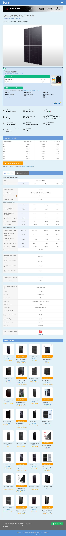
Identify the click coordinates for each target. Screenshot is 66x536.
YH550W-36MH (10, 72)
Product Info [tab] (9, 173)
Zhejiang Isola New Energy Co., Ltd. (13, 73)
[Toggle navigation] (62, 1)
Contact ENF (40, 532)
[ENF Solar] (6, 3)
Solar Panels (6, 22)
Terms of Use (20, 532)
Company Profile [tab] (22, 173)
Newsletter (46, 532)
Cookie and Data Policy (30, 532)
